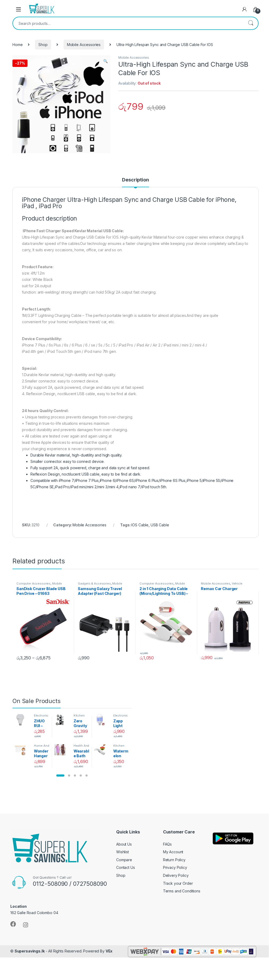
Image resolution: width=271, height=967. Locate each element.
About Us (124, 844)
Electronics (41, 717)
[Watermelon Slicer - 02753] (101, 749)
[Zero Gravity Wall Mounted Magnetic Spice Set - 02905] (61, 719)
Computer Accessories (33, 583)
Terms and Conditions (181, 891)
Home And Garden (41, 747)
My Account (173, 852)
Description (135, 180)
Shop (42, 44)
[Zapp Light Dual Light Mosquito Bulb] (101, 719)
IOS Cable (139, 525)
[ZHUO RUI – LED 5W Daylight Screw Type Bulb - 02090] (22, 719)
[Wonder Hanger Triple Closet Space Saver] (22, 749)
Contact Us (125, 867)
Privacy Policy (175, 867)
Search (250, 23)
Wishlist (122, 852)
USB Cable (160, 525)
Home (17, 44)
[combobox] (128, 23)
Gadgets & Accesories (94, 583)
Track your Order (178, 883)
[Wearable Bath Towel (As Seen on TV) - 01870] (61, 749)
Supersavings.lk (30, 951)
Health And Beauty (81, 747)
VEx (109, 951)
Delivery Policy (176, 875)
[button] (60, 775)
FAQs (167, 844)
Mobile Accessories (84, 44)
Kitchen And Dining (81, 717)
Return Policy (174, 859)
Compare (124, 859)
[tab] (135, 182)
